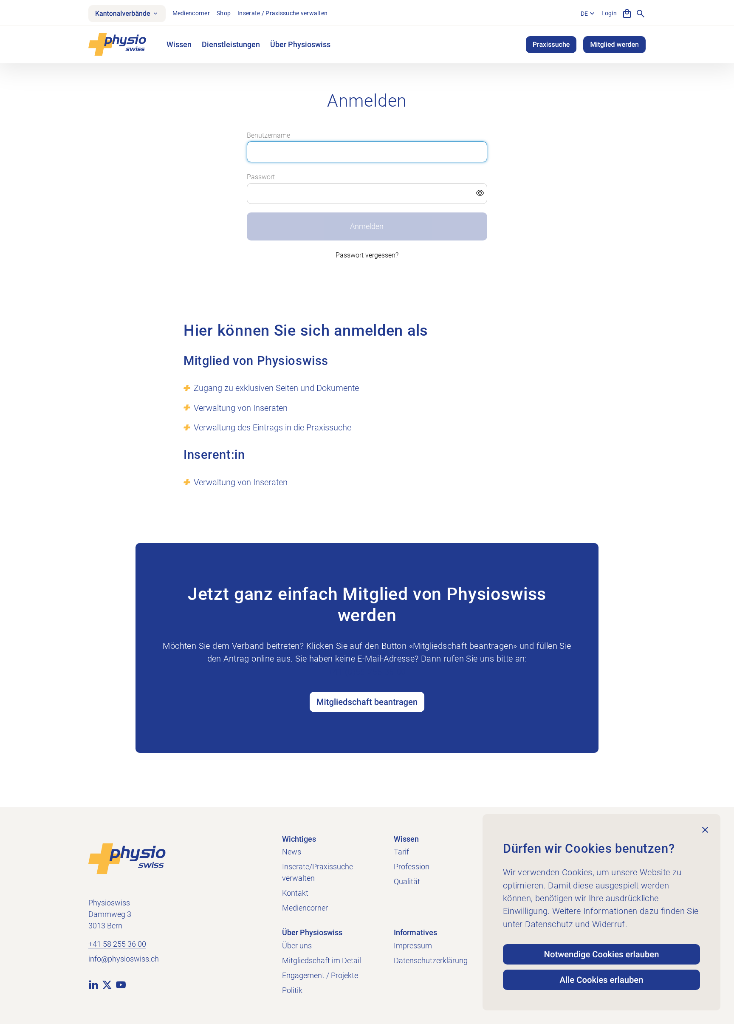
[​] (367, 194)
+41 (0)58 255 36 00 (367, 672)
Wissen (179, 44)
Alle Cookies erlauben (602, 980)
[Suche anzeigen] (640, 13)
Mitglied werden (614, 44)
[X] (107, 984)
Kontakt (295, 892)
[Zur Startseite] (127, 858)
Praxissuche (551, 44)
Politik (292, 990)
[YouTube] (121, 984)
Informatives (415, 932)
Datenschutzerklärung (431, 960)
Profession (411, 866)
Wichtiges (299, 838)
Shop (224, 13)
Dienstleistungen (231, 44)
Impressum (413, 945)
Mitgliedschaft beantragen (367, 702)
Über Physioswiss (300, 44)
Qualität (407, 881)
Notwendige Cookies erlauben (601, 954)
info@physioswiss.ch (123, 958)
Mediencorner (191, 13)
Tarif (401, 851)
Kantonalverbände (122, 13)
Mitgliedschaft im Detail (321, 960)
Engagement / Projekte (320, 975)
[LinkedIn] (93, 984)
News (291, 851)
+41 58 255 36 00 (117, 943)
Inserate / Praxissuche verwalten (282, 13)
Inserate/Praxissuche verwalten (317, 872)
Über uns (297, 945)
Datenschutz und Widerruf (575, 924)
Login (609, 13)
